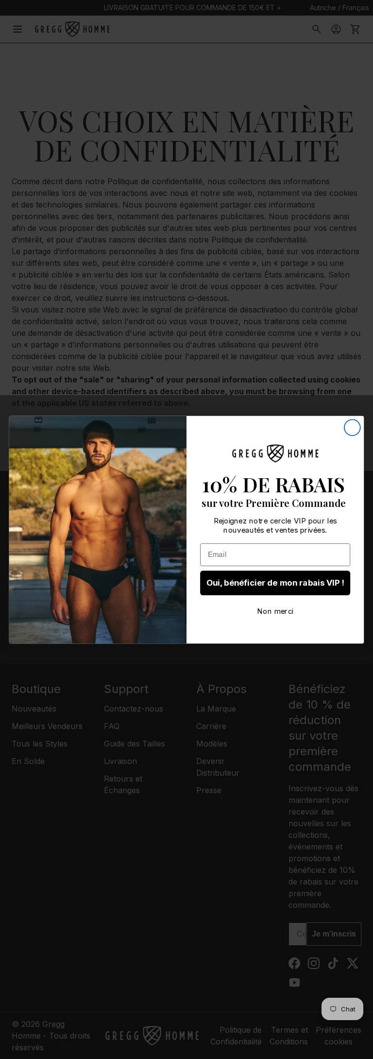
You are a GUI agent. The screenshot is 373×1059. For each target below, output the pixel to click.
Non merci (275, 611)
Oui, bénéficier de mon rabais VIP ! (275, 583)
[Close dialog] (352, 427)
